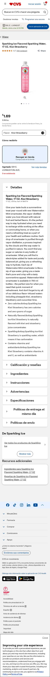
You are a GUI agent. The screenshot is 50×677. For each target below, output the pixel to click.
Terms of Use (16, 674)
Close (45, 637)
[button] (39, 167)
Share (43, 50)
